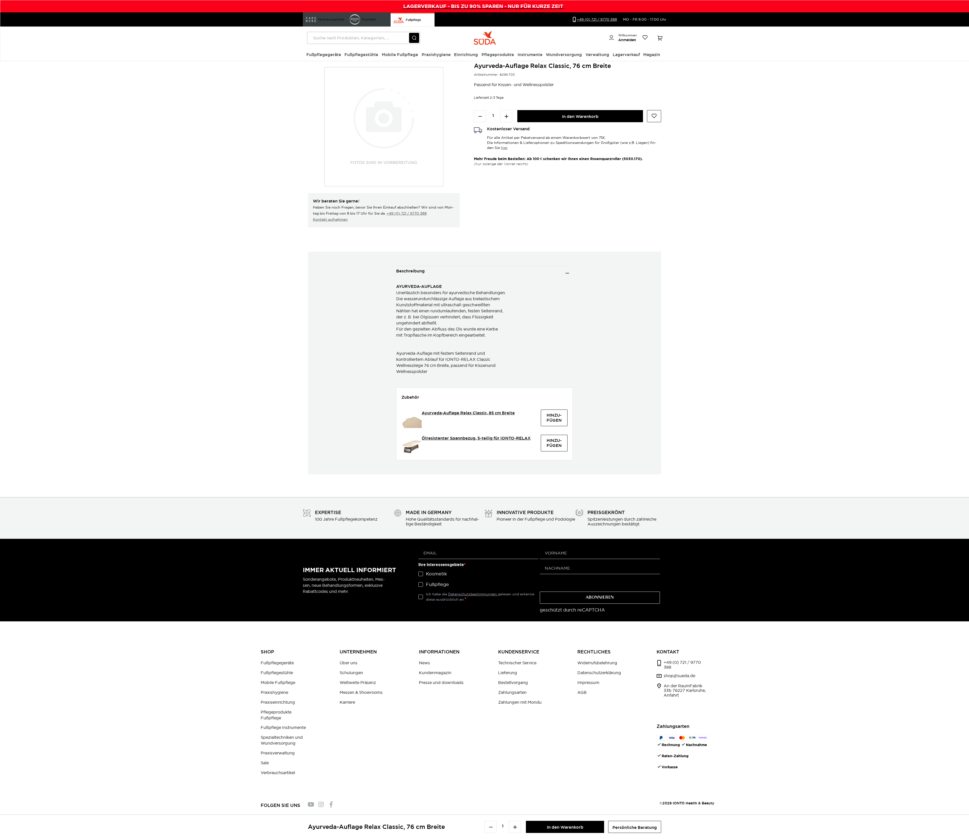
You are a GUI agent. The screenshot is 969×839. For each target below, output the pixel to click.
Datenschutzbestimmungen (473, 594)
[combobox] (363, 38)
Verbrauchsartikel (278, 772)
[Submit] (414, 38)
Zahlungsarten (512, 692)
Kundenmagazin (435, 672)
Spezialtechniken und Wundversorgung (282, 740)
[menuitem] (323, 54)
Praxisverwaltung (278, 752)
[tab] (483, 273)
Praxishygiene (274, 692)
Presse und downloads (441, 682)
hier (504, 147)
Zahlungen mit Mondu (520, 702)
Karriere (347, 702)
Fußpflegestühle (277, 672)
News (424, 662)
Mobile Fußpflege (278, 682)
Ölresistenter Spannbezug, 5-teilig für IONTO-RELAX (476, 438)
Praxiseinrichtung (278, 702)
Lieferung (507, 672)
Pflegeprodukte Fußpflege (276, 714)
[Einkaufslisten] (645, 38)
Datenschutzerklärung (599, 672)
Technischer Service (517, 662)
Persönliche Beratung (634, 827)
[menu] (484, 55)
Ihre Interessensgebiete (441, 564)
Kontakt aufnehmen (330, 219)
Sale (265, 762)
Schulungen (351, 672)
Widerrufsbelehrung (597, 662)
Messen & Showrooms (361, 692)
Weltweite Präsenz (358, 682)
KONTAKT (668, 652)
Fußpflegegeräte (277, 662)
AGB (582, 692)
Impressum (588, 682)
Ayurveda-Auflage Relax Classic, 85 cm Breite (468, 413)
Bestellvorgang (513, 682)
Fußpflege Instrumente (283, 727)
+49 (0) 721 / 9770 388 (407, 213)
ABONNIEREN (600, 597)
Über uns (348, 662)
